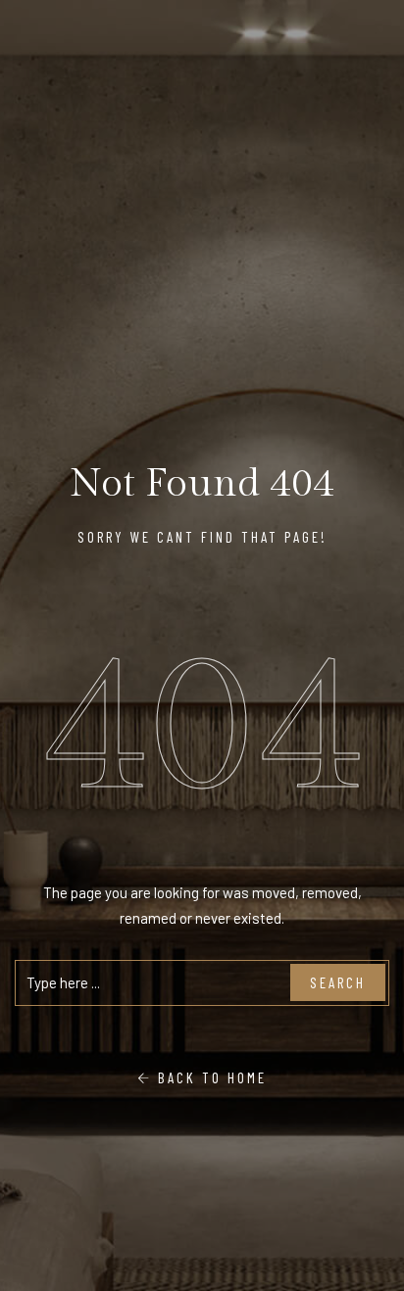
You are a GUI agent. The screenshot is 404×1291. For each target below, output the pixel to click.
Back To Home (209, 1077)
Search (338, 982)
